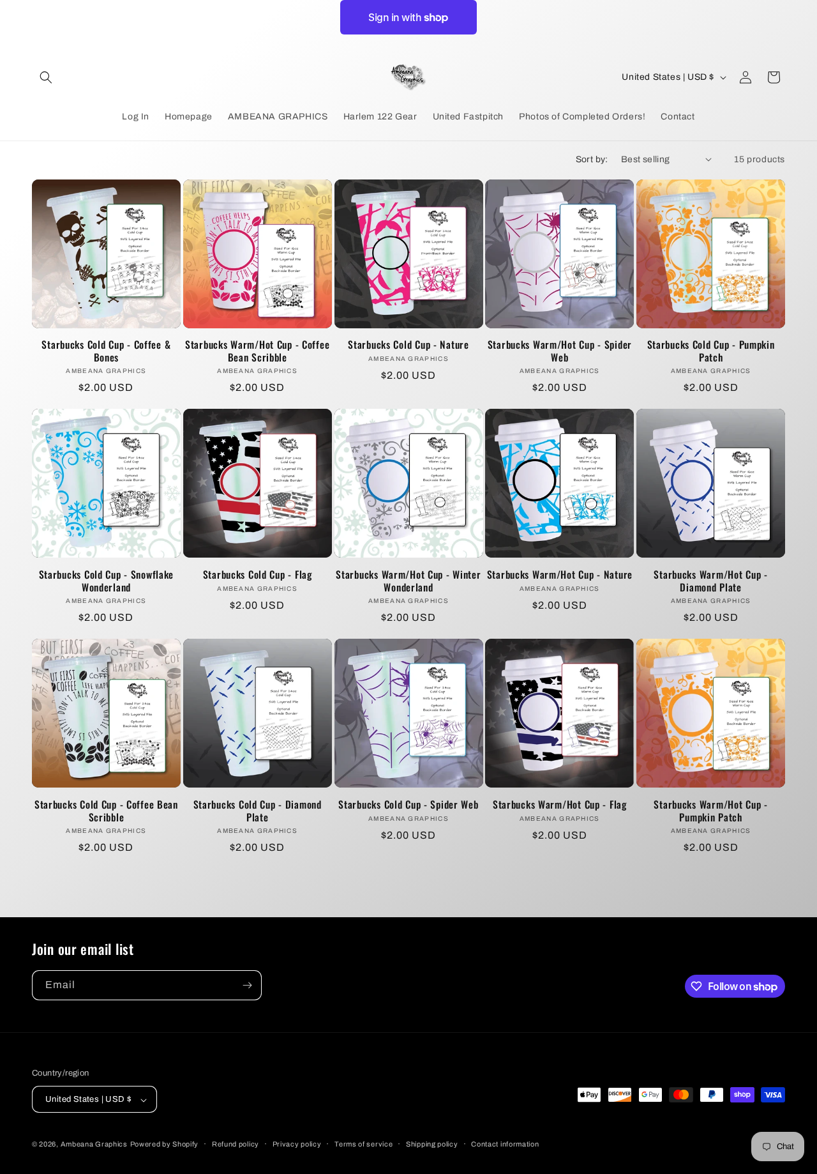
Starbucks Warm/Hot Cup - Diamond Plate (710, 580)
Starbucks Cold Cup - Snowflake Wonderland (106, 580)
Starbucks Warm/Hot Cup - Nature (560, 574)
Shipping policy (432, 1144)
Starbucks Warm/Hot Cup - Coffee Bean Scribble (257, 351)
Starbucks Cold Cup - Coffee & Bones (105, 351)
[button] (46, 77)
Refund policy (235, 1144)
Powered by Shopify (164, 1144)
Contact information (505, 1144)
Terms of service (363, 1144)
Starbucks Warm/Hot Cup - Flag (560, 804)
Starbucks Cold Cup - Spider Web (408, 804)
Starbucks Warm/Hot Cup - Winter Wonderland (408, 580)
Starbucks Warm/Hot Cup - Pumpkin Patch (710, 810)
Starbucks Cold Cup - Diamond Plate (257, 810)
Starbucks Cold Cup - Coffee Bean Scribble (106, 810)
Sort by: (592, 159)
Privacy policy (297, 1144)
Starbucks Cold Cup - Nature (408, 345)
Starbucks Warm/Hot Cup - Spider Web (560, 351)
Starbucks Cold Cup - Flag (257, 574)
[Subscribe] (247, 985)
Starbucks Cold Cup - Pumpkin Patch (711, 351)
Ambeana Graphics (94, 1144)
